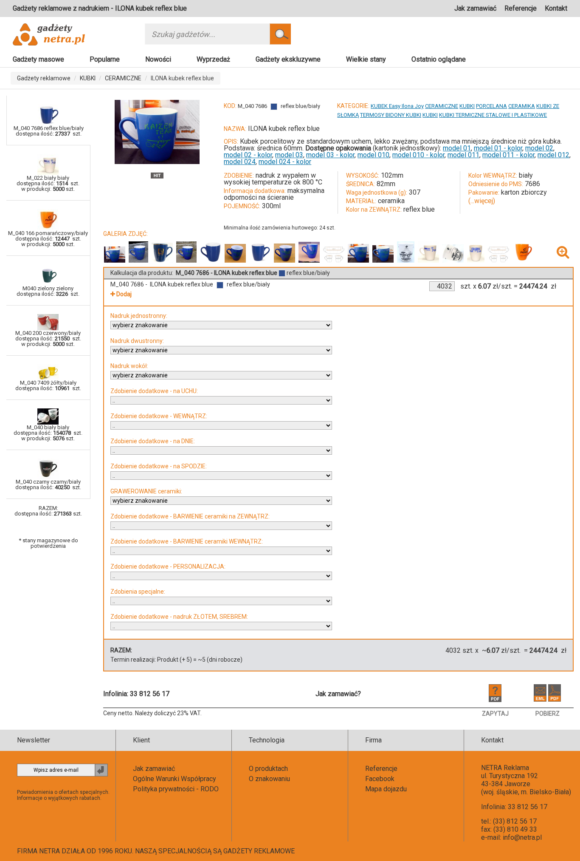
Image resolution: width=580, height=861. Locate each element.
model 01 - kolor (498, 148)
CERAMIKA (521, 106)
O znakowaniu (269, 779)
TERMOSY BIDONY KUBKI (390, 115)
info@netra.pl (522, 837)
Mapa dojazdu (386, 789)
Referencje (520, 8)
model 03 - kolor (330, 155)
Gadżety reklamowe (43, 78)
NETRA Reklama (505, 768)
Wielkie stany (366, 59)
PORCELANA (491, 106)
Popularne (105, 59)
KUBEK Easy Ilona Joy (397, 106)
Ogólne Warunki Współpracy (174, 779)
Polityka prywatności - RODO (176, 789)
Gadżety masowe (38, 59)
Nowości (158, 59)
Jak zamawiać (475, 8)
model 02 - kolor (248, 155)
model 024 (240, 162)
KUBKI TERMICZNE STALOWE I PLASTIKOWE (493, 115)
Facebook (379, 779)
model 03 (289, 155)
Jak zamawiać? (338, 694)
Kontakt (556, 8)
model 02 (539, 148)
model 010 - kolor (418, 155)
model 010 (373, 155)
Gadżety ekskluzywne (288, 59)
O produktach (268, 769)
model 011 (463, 155)
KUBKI (88, 78)
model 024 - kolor (285, 162)
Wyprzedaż (213, 59)
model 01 (457, 148)
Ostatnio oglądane (438, 59)
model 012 (553, 155)
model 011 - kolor (508, 155)
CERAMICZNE (123, 78)
